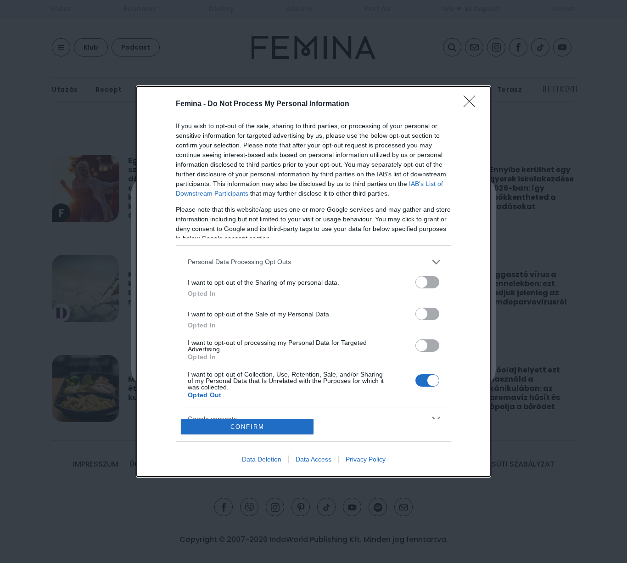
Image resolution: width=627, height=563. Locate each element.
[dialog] (313, 281)
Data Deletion (261, 459)
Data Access (313, 459)
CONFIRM (247, 426)
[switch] (427, 282)
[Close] (472, 104)
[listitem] (313, 262)
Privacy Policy (366, 459)
